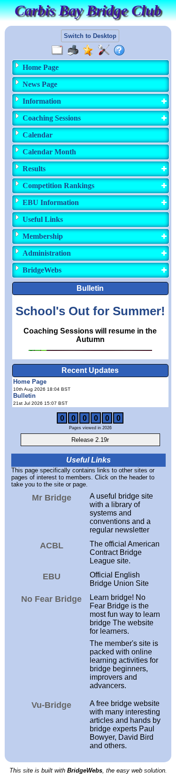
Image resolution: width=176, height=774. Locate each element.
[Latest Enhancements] (90, 51)
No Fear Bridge (51, 599)
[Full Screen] (59, 51)
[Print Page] (75, 51)
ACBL (51, 545)
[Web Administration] (106, 51)
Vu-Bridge (51, 705)
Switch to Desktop (90, 35)
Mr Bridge (51, 497)
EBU (52, 576)
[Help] (121, 51)
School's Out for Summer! (90, 311)
